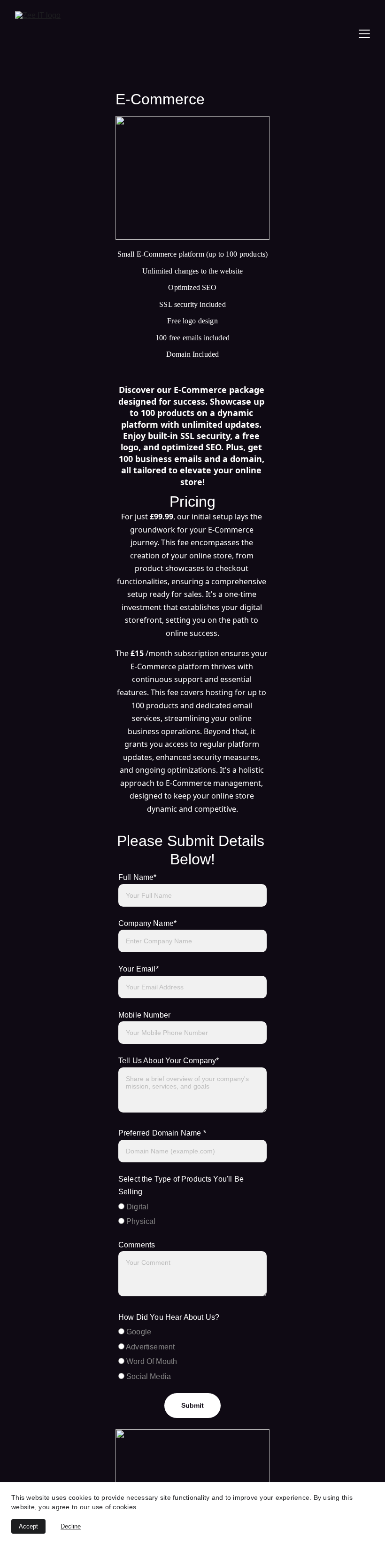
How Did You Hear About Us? (168, 1317)
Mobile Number (144, 1015)
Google (137, 1332)
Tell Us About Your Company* (168, 1061)
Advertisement (149, 1347)
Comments (136, 1245)
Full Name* (137, 877)
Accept (28, 1526)
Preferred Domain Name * (162, 1133)
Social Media (147, 1376)
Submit (192, 1405)
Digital (136, 1207)
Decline (71, 1526)
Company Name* (147, 923)
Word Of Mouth (150, 1361)
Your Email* (138, 969)
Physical (139, 1221)
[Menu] (364, 34)
